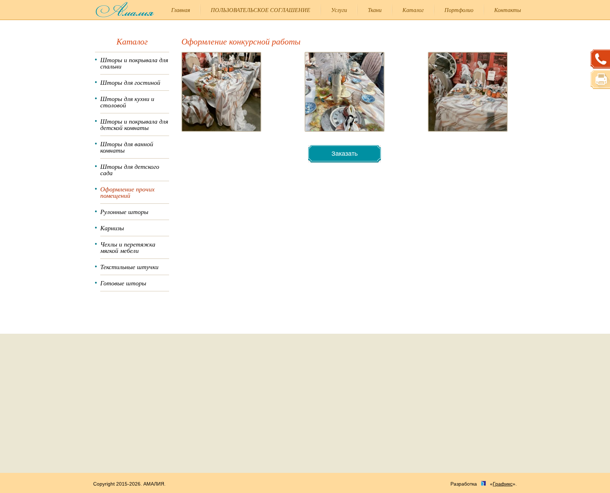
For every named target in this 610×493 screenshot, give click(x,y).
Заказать (344, 153)
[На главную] (120, 9)
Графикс (503, 484)
